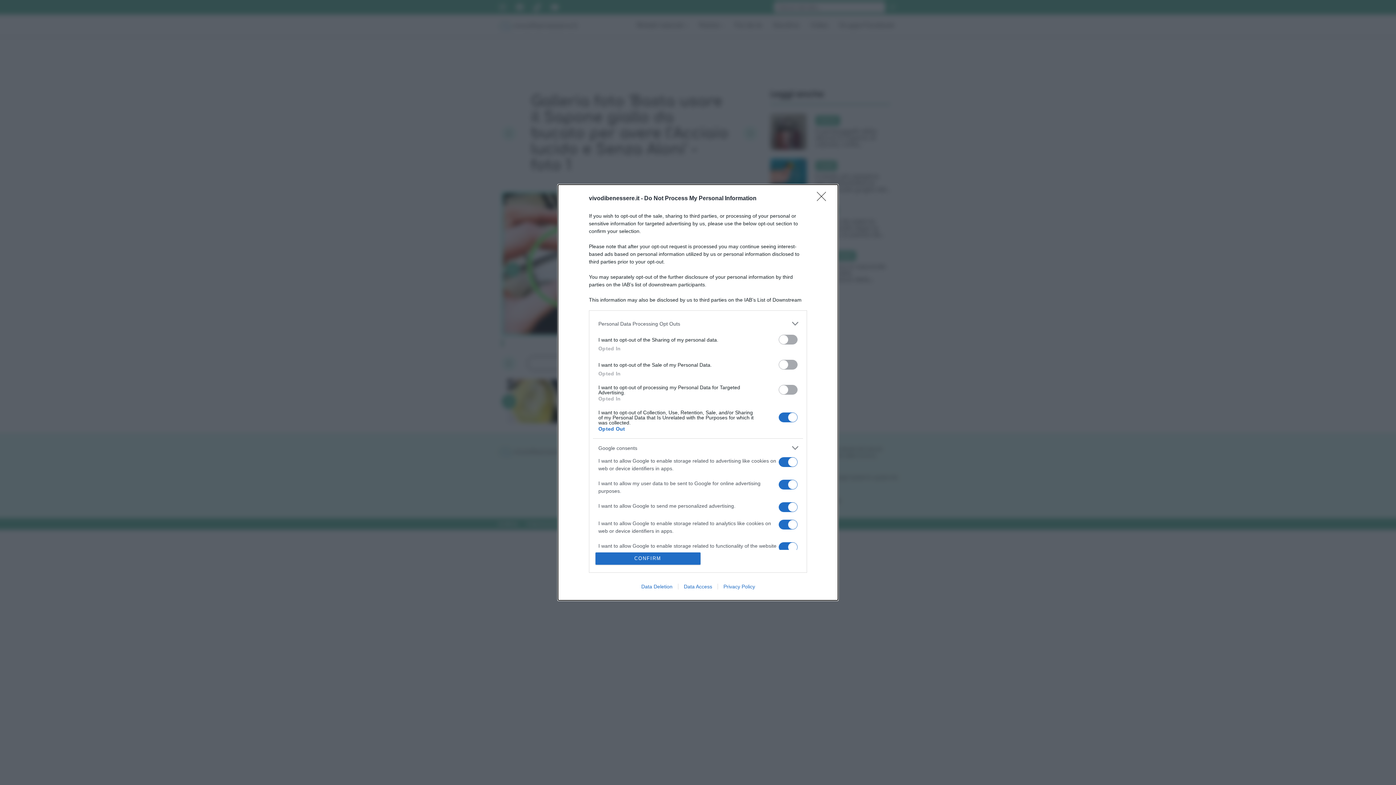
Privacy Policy (739, 586)
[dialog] (698, 392)
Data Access (698, 586)
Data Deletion (657, 586)
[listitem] (698, 323)
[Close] (824, 199)
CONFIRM (647, 558)
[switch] (788, 340)
